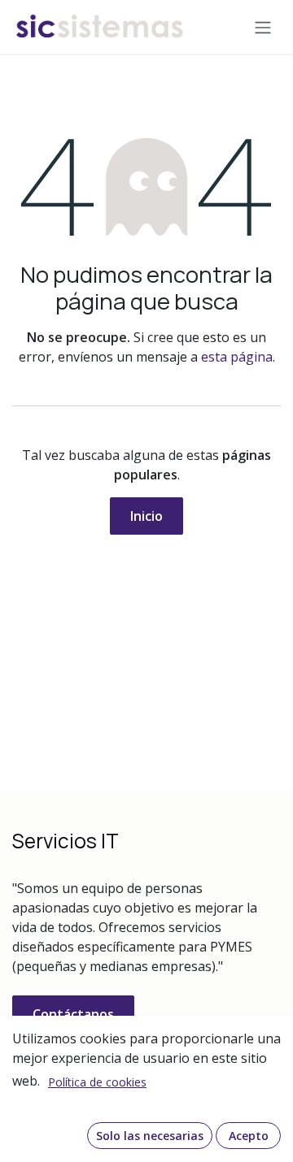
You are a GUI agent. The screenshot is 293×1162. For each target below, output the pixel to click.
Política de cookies (97, 1082)
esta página (237, 357)
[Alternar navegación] (263, 27)
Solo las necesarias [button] (149, 1135)
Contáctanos (73, 1014)
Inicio (146, 516)
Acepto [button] (249, 1135)
